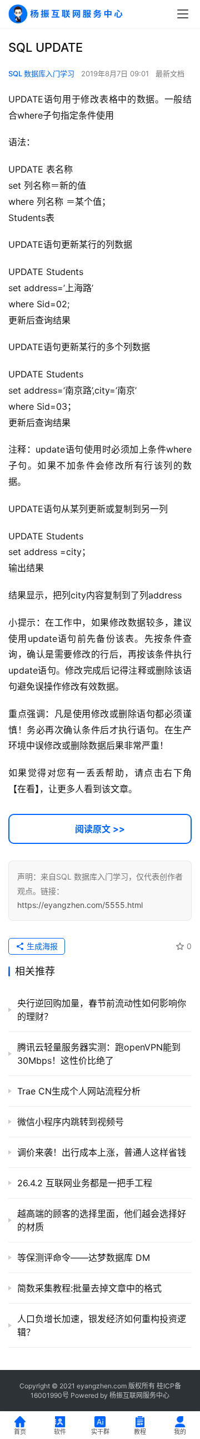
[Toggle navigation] (182, 14)
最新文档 (170, 73)
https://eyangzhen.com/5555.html (80, 905)
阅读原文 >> (100, 828)
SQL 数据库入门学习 (41, 73)
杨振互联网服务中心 (139, 1395)
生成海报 (41, 946)
